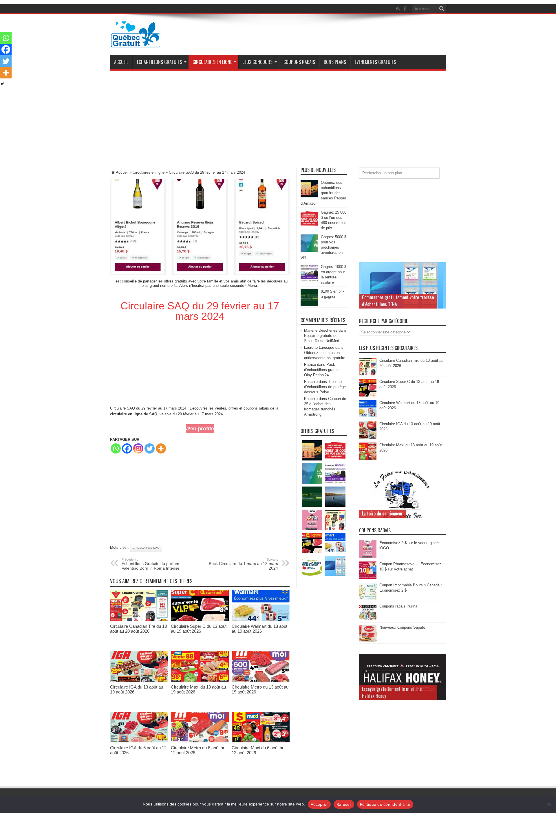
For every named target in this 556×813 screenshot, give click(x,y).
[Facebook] (127, 448)
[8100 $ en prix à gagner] (309, 305)
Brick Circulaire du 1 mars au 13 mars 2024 (243, 564)
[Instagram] (138, 448)
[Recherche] (441, 8)
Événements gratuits (375, 61)
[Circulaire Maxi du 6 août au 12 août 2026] (261, 741)
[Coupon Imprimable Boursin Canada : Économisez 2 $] (367, 599)
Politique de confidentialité (385, 804)
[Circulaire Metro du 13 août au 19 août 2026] (261, 680)
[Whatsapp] (116, 448)
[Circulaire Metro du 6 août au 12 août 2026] (200, 741)
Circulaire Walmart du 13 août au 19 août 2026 (259, 629)
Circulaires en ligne (212, 61)
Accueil (121, 61)
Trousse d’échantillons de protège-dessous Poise (325, 386)
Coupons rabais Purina (398, 606)
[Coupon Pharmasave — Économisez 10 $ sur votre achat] (367, 577)
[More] (161, 448)
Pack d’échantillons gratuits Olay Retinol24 (322, 369)
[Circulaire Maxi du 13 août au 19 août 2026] (200, 680)
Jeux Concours (257, 61)
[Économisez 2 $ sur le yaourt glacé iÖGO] (367, 556)
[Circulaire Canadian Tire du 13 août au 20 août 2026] (139, 619)
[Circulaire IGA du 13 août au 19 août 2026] (139, 680)
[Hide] (2, 84)
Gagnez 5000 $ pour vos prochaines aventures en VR (323, 247)
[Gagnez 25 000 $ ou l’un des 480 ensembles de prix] (309, 226)
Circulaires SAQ (146, 547)
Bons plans (335, 61)
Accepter (319, 804)
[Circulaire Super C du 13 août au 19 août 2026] (200, 619)
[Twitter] (150, 448)
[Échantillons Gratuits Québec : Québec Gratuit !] (135, 43)
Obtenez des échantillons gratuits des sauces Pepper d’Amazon (323, 192)
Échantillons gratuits (159, 61)
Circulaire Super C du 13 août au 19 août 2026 (198, 629)
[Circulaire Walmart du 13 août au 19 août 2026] (261, 619)
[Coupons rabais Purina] (367, 620)
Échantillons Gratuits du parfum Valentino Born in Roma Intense (151, 564)
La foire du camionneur (382, 513)
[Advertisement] (278, 121)
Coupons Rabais (299, 61)
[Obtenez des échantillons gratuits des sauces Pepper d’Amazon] (309, 196)
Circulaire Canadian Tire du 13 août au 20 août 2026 (138, 629)
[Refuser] (549, 804)
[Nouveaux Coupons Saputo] (367, 641)
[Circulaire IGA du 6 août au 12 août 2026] (139, 741)
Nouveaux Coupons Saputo (402, 627)
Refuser (343, 804)
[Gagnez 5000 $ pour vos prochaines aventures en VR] (309, 250)
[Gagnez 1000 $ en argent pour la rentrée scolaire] (309, 280)
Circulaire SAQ (122, 408)
